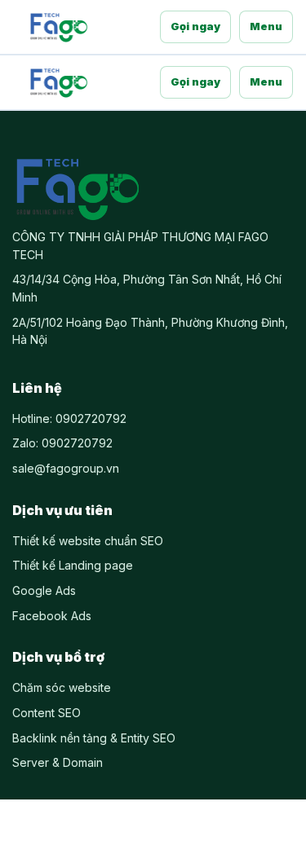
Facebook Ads (51, 616)
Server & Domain (57, 762)
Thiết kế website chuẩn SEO (87, 541)
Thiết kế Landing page (72, 565)
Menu (266, 26)
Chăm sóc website (61, 687)
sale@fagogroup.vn (65, 468)
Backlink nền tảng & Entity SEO (93, 738)
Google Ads (44, 590)
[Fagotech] (58, 26)
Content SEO (46, 713)
